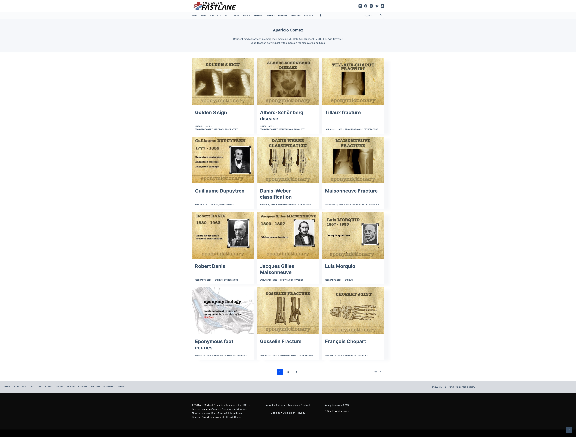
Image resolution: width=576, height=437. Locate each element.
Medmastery (468, 386)
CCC (219, 15)
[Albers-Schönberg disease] (288, 81)
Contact (308, 15)
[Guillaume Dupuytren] (223, 160)
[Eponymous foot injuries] (223, 310)
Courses (270, 15)
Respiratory (231, 129)
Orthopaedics (286, 129)
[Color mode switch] (320, 15)
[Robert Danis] (223, 235)
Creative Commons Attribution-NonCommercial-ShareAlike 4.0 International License (219, 413)
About (269, 405)
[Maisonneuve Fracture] (353, 160)
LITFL (245, 405)
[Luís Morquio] (353, 235)
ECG (212, 15)
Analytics (293, 405)
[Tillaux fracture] (353, 81)
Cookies (276, 412)
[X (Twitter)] (360, 6)
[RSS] (382, 6)
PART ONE (282, 15)
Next (376, 372)
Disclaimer (289, 412)
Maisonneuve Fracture (351, 191)
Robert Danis (210, 266)
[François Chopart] (353, 310)
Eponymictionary (204, 129)
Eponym (214, 204)
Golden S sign (211, 112)
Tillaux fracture (343, 112)
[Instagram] (371, 6)
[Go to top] (569, 430)
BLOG (203, 15)
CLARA (236, 15)
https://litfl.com (233, 417)
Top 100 (246, 15)
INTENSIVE (295, 15)
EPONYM (258, 15)
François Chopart (345, 341)
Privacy (301, 412)
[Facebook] (365, 6)
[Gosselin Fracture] (288, 310)
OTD (227, 15)
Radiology (219, 129)
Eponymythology (223, 355)
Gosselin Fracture (281, 341)
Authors (280, 405)
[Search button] (380, 15)
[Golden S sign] (223, 81)
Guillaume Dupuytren (219, 191)
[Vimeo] (376, 6)
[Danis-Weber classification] (288, 160)
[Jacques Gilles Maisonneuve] (288, 235)
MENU (194, 15)
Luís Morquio (340, 266)
